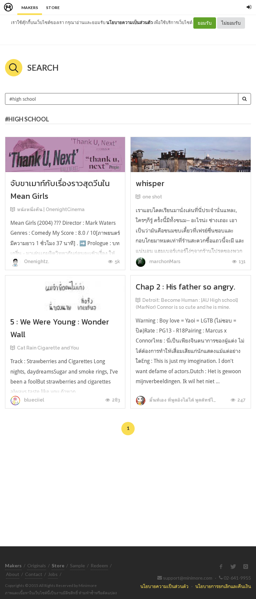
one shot (152, 196)
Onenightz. (36, 261)
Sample (77, 565)
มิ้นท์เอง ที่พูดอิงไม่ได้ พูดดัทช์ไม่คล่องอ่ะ (191, 400)
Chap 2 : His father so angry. (185, 286)
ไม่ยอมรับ (231, 23)
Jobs (53, 574)
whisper (150, 183)
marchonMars (164, 261)
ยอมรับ (205, 23)
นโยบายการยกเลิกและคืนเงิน (223, 586)
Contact (33, 574)
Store (53, 7)
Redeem (99, 565)
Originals (36, 565)
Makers (29, 7)
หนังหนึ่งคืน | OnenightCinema (51, 209)
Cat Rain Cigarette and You (48, 348)
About (12, 574)
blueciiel (33, 400)
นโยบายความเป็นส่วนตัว (129, 22)
